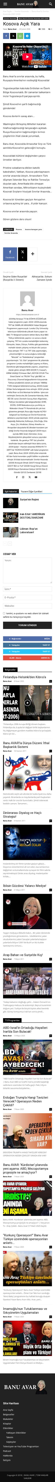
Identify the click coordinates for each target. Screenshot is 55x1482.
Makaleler (8, 1419)
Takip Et (46, 645)
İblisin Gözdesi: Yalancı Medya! (24, 886)
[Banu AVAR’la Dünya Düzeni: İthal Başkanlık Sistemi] (27, 772)
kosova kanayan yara (33, 229)
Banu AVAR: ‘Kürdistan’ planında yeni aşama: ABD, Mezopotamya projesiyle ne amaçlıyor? (25, 1168)
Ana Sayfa (7, 11)
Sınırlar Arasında (22, 11)
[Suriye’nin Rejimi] (10, 503)
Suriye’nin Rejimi (29, 499)
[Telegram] (27, 36)
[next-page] (10, 543)
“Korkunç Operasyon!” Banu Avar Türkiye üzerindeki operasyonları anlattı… (25, 1239)
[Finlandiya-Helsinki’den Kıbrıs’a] (27, 703)
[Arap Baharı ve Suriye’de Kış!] (27, 980)
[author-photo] (27, 306)
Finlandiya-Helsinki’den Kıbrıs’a (24, 677)
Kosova (19, 229)
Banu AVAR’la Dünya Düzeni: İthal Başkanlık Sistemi (26, 745)
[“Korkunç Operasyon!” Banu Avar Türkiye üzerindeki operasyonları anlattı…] (27, 1268)
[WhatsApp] (20, 36)
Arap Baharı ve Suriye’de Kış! (23, 955)
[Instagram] (24, 477)
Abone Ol (45, 658)
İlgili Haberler (11, 491)
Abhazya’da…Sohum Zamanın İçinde (42, 278)
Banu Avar (12, 29)
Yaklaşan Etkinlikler (16, 1432)
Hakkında (8, 1455)
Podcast (7, 1451)
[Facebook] (6, 36)
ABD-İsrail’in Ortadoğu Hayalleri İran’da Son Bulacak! (25, 1029)
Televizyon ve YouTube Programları (21, 1446)
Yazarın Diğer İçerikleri (31, 491)
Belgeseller (8, 1414)
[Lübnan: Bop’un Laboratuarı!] (10, 532)
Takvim (9, 1437)
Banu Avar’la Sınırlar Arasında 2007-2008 (33, 18)
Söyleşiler (11, 1441)
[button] (5, 4)
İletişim (7, 1460)
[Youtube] (37, 477)
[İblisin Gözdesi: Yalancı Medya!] (27, 911)
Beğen (47, 638)
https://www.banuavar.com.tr (27, 314)
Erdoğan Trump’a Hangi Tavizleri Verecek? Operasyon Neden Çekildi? (25, 1101)
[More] (33, 254)
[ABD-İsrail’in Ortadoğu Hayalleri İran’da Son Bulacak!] (27, 1057)
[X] (13, 36)
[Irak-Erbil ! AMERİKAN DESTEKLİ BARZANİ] (10, 517)
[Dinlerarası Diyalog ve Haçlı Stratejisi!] (27, 842)
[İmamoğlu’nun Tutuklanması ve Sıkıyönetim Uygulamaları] (27, 1338)
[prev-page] (5, 543)
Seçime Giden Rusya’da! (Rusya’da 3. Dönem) (15, 278)
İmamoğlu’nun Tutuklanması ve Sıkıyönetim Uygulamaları (25, 1310)
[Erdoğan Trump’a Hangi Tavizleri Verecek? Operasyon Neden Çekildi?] (27, 1131)
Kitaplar (7, 1423)
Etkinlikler (8, 1428)
